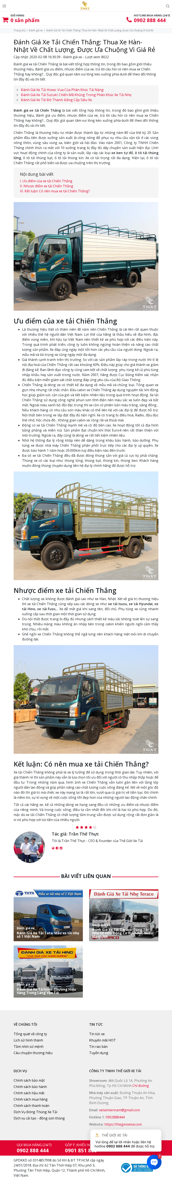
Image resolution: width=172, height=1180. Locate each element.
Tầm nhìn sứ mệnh (28, 1046)
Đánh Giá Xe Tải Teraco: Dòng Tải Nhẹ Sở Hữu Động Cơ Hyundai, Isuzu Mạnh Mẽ (122, 931)
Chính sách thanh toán (31, 1105)
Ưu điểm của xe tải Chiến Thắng (47, 181)
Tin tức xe (97, 1034)
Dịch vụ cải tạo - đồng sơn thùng (39, 1118)
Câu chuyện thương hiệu (33, 1053)
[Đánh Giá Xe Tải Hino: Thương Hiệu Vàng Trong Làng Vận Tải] (48, 971)
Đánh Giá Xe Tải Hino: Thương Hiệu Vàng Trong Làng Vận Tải (46, 988)
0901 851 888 (81, 1150)
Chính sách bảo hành (30, 1086)
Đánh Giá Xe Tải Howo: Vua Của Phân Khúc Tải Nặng (62, 89)
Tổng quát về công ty (30, 1034)
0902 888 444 (150, 20)
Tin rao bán (98, 1046)
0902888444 (115, 1117)
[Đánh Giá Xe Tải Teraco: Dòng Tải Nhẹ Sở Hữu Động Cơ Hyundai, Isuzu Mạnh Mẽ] (123, 915)
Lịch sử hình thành (28, 1040)
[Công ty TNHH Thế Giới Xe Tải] (85, 5)
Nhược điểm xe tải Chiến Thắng (48, 186)
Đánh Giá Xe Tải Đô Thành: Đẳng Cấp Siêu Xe (56, 100)
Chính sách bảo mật (29, 1080)
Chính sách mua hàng (31, 1099)
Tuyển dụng (98, 1053)
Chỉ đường (140, 1085)
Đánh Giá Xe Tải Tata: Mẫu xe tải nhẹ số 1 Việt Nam (48, 932)
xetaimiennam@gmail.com (119, 1110)
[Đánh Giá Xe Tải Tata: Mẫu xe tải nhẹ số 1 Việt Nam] (48, 915)
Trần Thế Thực (84, 834)
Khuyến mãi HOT (102, 1040)
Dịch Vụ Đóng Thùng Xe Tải (35, 1112)
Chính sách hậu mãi (29, 1093)
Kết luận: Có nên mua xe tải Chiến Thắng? (57, 191)
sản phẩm (24, 20)
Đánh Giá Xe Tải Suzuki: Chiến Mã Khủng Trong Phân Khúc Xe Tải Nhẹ (76, 94)
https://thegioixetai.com (123, 1124)
